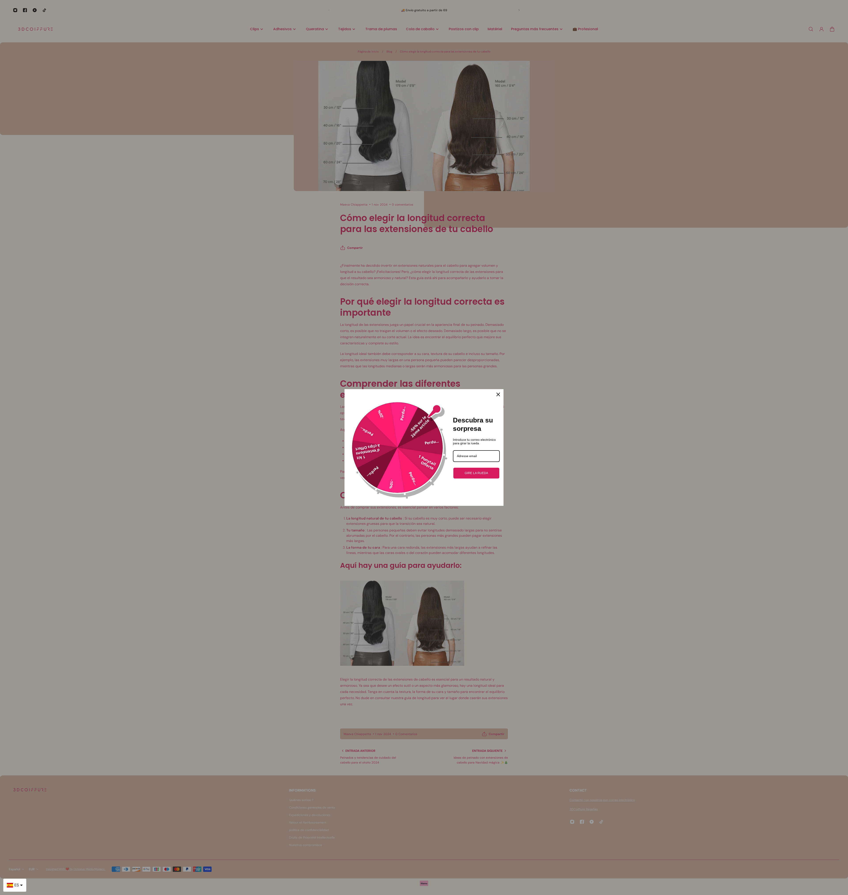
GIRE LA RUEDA (476, 473)
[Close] (498, 394)
